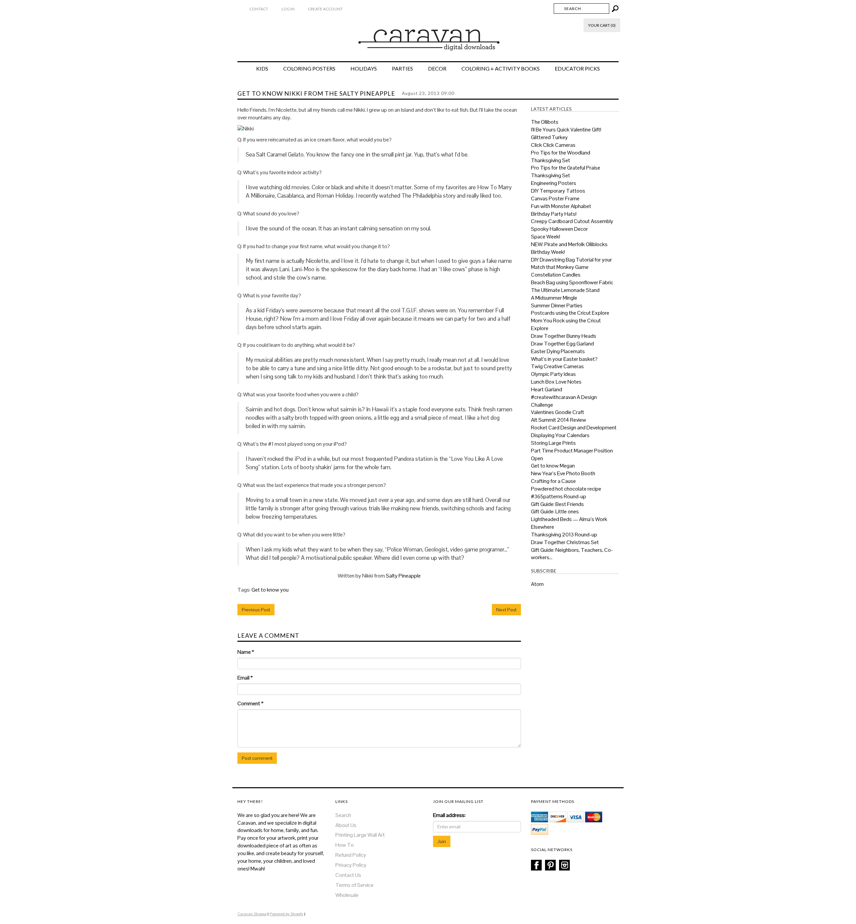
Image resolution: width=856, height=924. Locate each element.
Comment (250, 703)
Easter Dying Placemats (558, 351)
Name (245, 651)
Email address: (449, 815)
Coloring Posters (309, 69)
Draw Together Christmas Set (565, 542)
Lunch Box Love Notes (556, 381)
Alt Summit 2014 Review (558, 419)
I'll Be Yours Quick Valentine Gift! (566, 129)
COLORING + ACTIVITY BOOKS (500, 69)
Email (245, 677)
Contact (258, 8)
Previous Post (256, 610)
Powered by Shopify (286, 914)
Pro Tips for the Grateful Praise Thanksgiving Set (565, 171)
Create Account (325, 8)
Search (343, 815)
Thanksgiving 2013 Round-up (564, 534)
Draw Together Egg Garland (562, 343)
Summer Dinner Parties (556, 305)
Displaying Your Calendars (560, 435)
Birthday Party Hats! (553, 213)
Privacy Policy (350, 864)
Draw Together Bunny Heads (563, 335)
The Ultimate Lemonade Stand (565, 290)
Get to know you (270, 589)
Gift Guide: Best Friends (557, 504)
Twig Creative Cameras (557, 366)
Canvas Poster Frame (555, 198)
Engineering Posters (553, 183)
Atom (537, 584)
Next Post (506, 610)
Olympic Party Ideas (553, 374)
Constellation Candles (555, 274)
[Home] (428, 36)
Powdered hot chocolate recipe (566, 488)
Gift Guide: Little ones (555, 511)
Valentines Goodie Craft (557, 412)
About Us (345, 825)
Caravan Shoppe (251, 914)
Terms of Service (354, 885)
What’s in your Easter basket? (564, 359)
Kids (262, 69)
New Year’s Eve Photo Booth (563, 473)
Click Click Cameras (553, 144)
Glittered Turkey (549, 137)
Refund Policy (350, 854)
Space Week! (545, 236)
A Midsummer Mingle (554, 297)
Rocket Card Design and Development (574, 427)
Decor (437, 69)
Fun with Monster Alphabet (561, 206)
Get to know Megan (553, 465)
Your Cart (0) (602, 25)
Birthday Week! (548, 251)
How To (344, 844)
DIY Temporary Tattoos (558, 190)
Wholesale (346, 895)
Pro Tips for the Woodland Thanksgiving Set (560, 156)
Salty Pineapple (403, 575)
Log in (288, 8)
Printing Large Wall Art (360, 834)
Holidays (363, 69)
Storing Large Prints (553, 442)
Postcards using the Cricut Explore (570, 312)
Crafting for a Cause (553, 481)
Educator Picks (577, 69)
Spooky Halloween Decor (559, 228)
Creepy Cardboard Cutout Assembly (572, 221)
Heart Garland (546, 389)
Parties (402, 69)
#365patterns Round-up (558, 496)
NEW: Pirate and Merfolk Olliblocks (569, 244)
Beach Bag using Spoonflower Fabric (572, 282)
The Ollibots (544, 121)
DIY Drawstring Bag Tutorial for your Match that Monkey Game (571, 263)
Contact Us (348, 875)
